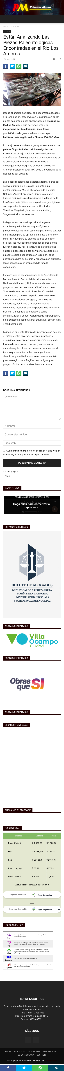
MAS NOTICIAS (49, 1051)
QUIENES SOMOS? (26, 1055)
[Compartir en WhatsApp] (18, 66)
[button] (5, 19)
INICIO (8, 1051)
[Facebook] (28, 1040)
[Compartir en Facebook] (5, 66)
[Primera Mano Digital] (32, 7)
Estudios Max (50, 1060)
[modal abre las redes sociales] (25, 66)
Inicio (5, 26)
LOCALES (15, 26)
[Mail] (36, 1040)
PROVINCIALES (34, 1051)
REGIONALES (19, 1051)
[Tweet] (12, 66)
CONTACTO (41, 1055)
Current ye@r (10, 471)
